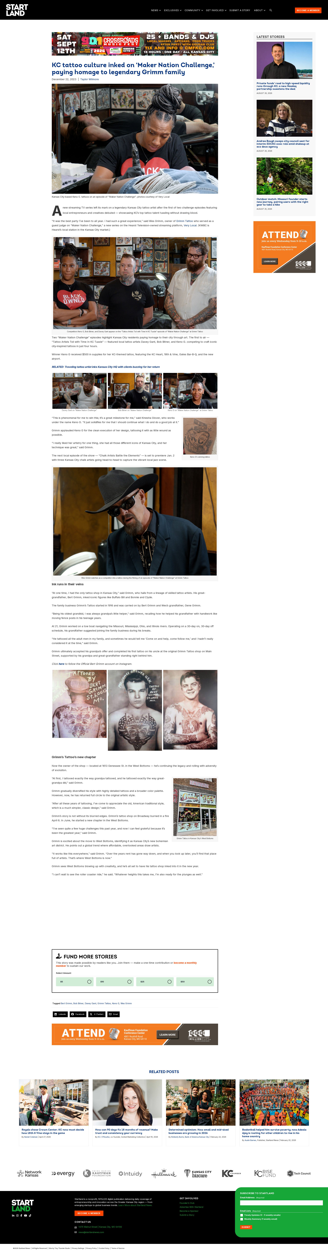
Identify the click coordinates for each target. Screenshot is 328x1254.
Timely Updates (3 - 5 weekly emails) (262, 1215)
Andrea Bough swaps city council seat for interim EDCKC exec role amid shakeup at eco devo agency (283, 144)
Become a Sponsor (189, 1211)
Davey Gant (90, 1003)
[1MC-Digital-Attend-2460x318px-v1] (135, 1034)
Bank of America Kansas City (197, 1137)
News (154, 10)
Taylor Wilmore (89, 79)
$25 (142, 982)
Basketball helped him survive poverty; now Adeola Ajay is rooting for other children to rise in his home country (274, 1133)
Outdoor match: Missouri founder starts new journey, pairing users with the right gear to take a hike (282, 202)
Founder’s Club (187, 1203)
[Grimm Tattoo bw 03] (135, 710)
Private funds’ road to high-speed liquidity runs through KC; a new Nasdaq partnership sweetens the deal (283, 86)
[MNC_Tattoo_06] (79, 391)
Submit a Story (239, 10)
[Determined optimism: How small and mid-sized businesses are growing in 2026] (200, 1102)
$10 (102, 982)
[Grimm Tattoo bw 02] (190, 710)
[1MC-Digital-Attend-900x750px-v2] (284, 222)
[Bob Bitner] (135, 391)
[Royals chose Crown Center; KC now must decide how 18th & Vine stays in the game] (54, 1102)
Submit (246, 1227)
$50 (183, 982)
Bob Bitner (78, 1003)
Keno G (115, 1003)
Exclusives (171, 10)
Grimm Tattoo (104, 1003)
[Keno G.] (190, 391)
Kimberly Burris (177, 1137)
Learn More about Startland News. (135, 1205)
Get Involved (215, 10)
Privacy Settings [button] (78, 1248)
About (258, 10)
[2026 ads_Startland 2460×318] (135, 43)
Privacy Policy (91, 1248)
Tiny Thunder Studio (62, 1248)
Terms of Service (117, 1248)
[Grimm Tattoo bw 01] (79, 704)
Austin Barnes (250, 1140)
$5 (61, 982)
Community (192, 10)
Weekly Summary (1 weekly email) (260, 1219)
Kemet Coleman (31, 1137)
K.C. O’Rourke (104, 1137)
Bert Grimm (66, 1003)
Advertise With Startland (191, 1207)
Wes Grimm (126, 1003)
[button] (160, 10)
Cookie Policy (104, 1248)
